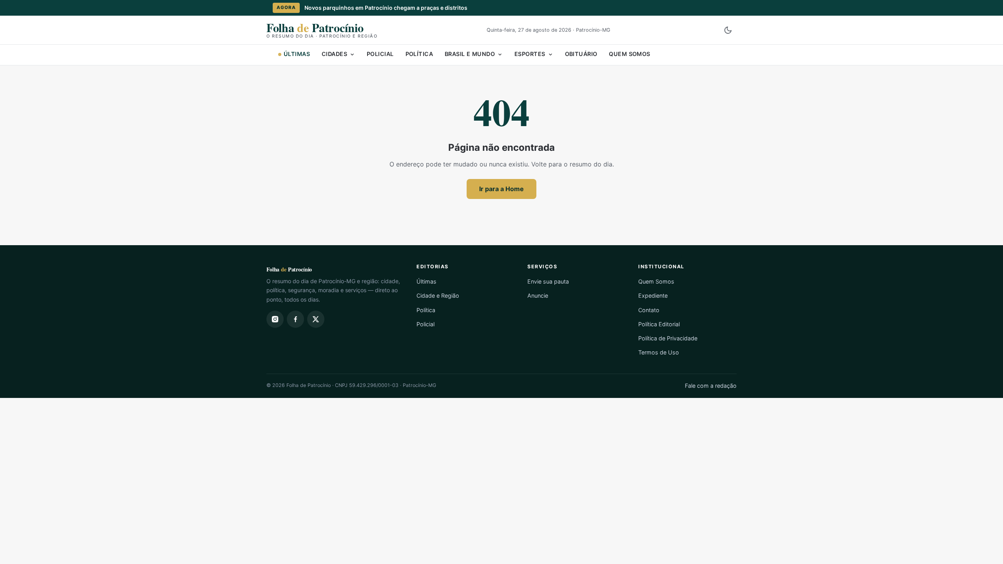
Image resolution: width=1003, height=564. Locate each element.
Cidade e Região (437, 295)
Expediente (653, 295)
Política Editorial (659, 324)
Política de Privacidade (667, 338)
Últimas (297, 54)
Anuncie (537, 295)
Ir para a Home (501, 189)
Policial (380, 54)
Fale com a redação (711, 385)
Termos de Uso (658, 352)
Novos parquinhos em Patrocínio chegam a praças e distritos (385, 7)
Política (419, 54)
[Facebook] (295, 319)
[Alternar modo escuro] (728, 30)
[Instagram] (275, 319)
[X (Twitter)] (315, 319)
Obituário (581, 54)
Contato (648, 310)
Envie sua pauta (548, 281)
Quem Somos (629, 54)
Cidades (334, 54)
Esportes (529, 54)
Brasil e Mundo (470, 54)
